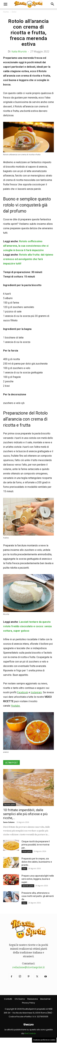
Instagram (36, 692)
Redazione (32, 999)
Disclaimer (45, 999)
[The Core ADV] (28, 1025)
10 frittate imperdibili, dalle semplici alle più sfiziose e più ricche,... (25, 814)
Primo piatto (27, 851)
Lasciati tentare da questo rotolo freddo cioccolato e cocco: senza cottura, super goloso (27, 626)
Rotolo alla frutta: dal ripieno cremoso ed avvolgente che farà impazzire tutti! (28, 259)
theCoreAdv (30, 1033)
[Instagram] (20, 976)
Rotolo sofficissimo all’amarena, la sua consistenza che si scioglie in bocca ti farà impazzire (25, 246)
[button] (5, 4)
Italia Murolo (19, 51)
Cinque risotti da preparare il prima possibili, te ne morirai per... (36, 844)
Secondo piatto (9, 804)
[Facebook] (11, 976)
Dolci (14, 11)
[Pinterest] (28, 976)
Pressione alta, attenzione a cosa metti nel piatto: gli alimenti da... (38, 896)
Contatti (8, 999)
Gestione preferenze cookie (44, 1040)
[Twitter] (37, 976)
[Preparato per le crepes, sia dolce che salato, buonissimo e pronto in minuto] (11, 862)
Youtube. (15, 705)
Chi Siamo (20, 999)
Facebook (22, 692)
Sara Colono (8, 822)
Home (6, 11)
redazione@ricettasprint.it (28, 967)
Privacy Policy (28, 1002)
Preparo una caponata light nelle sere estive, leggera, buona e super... (38, 878)
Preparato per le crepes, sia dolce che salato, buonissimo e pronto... (37, 861)
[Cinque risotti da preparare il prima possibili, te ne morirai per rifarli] (11, 845)
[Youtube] (45, 976)
